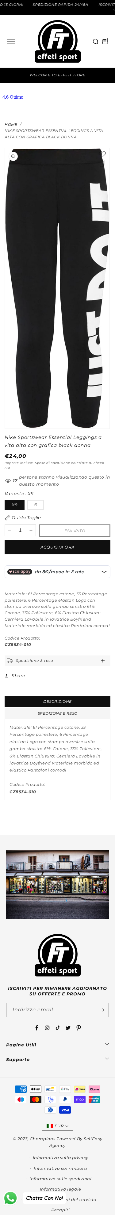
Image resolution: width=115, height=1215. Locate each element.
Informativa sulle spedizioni (60, 1178)
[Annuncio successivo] (106, 75)
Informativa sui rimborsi (60, 1168)
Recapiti (60, 1209)
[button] (11, 41)
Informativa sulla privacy (61, 1157)
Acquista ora (57, 547)
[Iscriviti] (102, 1010)
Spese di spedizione (52, 463)
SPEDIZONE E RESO (58, 713)
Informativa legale (61, 1189)
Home (11, 124)
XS (18, 506)
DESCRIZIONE (57, 701)
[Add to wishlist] (102, 154)
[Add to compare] (102, 163)
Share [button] (18, 675)
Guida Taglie (26, 517)
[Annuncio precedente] (8, 75)
